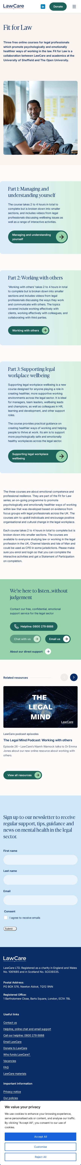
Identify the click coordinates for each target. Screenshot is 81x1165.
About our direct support (26, 651)
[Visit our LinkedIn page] (43, 6)
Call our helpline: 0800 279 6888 (23, 1035)
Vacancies (9, 1060)
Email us (54, 639)
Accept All (40, 1136)
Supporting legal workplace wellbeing (30, 456)
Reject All (40, 1156)
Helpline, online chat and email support (27, 1029)
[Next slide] (74, 677)
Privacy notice (12, 1091)
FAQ (6, 1067)
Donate (58, 6)
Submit (9, 928)
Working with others (25, 330)
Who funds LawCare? (17, 1054)
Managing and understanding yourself (31, 237)
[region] (40, 1133)
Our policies (10, 1098)
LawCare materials (14, 1073)
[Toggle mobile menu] (74, 6)
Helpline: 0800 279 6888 (37, 626)
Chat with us (22, 639)
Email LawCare (12, 1041)
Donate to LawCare (15, 1048)
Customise (40, 1146)
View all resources (20, 775)
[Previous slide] (64, 677)
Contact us (10, 1022)
